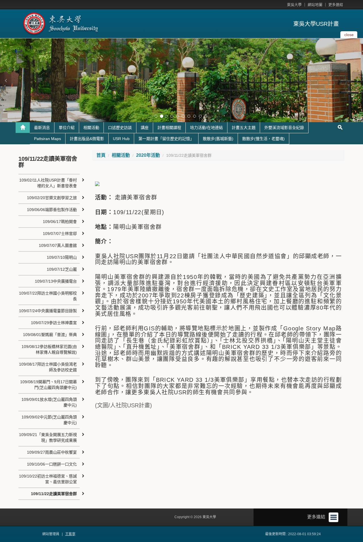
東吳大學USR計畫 (316, 24)
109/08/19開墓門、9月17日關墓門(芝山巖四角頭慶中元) (48, 385)
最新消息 (42, 127)
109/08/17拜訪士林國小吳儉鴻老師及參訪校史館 (48, 367)
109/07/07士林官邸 (60, 233)
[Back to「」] (23, 127)
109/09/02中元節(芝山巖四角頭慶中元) (49, 420)
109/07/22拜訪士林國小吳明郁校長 (48, 296)
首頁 (100, 155)
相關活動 (91, 127)
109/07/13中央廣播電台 (56, 281)
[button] (5, 80)
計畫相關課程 (169, 127)
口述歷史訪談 (120, 127)
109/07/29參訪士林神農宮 (54, 322)
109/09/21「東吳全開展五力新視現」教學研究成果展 (48, 437)
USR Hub (121, 138)
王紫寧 (70, 534)
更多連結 (335, 5)
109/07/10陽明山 (62, 257)
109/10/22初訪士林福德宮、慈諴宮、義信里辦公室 (48, 479)
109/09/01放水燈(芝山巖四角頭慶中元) (49, 402)
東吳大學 (294, 5)
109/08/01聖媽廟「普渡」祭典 (50, 334)
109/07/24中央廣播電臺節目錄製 (48, 310)
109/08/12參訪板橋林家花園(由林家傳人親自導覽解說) (49, 349)
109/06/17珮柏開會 (60, 221)
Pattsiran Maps (47, 138)
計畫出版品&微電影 (87, 138)
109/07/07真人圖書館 (58, 245)
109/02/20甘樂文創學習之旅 (52, 197)
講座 (145, 127)
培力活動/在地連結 (206, 127)
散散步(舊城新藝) (218, 138)
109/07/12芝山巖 (62, 269)
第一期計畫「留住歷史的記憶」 (166, 138)
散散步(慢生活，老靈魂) (263, 138)
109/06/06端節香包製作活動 (52, 209)
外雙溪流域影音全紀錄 (284, 127)
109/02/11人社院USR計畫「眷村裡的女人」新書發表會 (48, 183)
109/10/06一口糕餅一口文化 (52, 464)
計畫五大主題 (244, 127)
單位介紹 (67, 127)
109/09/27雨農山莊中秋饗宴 (52, 452)
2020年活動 (148, 155)
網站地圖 (315, 5)
